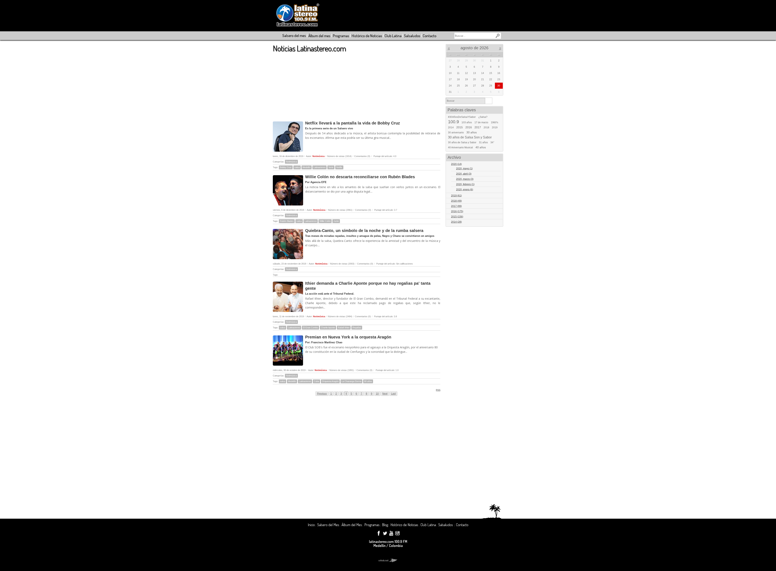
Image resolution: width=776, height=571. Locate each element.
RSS (438, 390)
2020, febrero (465, 184)
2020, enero (464, 189)
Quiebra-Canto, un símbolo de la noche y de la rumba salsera (364, 230)
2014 (451, 127)
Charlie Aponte (328, 327)
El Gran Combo (310, 327)
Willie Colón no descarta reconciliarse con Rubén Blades (360, 177)
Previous (322, 393)
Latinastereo (319, 167)
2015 (459, 127)
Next (384, 393)
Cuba (316, 381)
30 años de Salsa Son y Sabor (470, 137)
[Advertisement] (356, 84)
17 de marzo (481, 122)
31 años (483, 142)
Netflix (339, 167)
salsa (297, 167)
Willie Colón (325, 221)
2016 (468, 127)
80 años (368, 381)
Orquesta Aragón (330, 381)
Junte (336, 221)
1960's (494, 122)
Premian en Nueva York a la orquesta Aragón (348, 337)
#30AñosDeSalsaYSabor (462, 117)
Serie (330, 167)
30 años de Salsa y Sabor (462, 142)
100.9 (453, 122)
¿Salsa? (482, 117)
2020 (456, 164)
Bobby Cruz (286, 167)
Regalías (356, 327)
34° (492, 142)
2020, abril (463, 173)
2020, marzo (464, 179)
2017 (477, 127)
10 (377, 393)
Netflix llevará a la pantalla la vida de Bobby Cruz (352, 123)
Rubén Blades (287, 221)
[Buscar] (488, 101)
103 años (467, 122)
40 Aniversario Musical (460, 147)
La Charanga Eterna (351, 381)
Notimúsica (318, 156)
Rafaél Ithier (344, 327)
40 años (481, 147)
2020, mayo (464, 168)
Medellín (307, 167)
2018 (486, 127)
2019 (495, 127)
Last (393, 393)
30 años (471, 132)
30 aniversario (456, 132)
